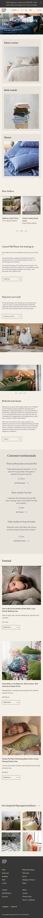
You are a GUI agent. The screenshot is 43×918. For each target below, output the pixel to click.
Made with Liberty (28, 870)
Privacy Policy (27, 897)
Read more (7, 279)
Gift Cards (25, 873)
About (24, 890)
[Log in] (26, 10)
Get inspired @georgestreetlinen (19, 805)
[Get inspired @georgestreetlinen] (11, 820)
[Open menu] (39, 10)
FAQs (24, 883)
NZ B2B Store (6, 893)
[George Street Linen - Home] (4, 11)
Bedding (5, 876)
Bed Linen (5, 873)
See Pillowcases (19, 483)
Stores (24, 876)
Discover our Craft (9, 316)
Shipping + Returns (28, 880)
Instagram (5, 907)
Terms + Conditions (28, 900)
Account (5, 897)
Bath (3, 880)
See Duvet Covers (20, 541)
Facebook (14, 907)
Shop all (6, 439)
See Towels (19, 512)
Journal (24, 893)
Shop (3, 870)
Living (4, 883)
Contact (4, 890)
